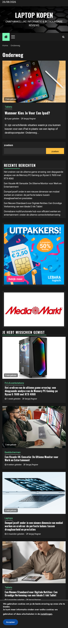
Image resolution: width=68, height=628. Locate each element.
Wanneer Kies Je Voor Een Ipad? (27, 112)
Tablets (8, 107)
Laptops (9, 518)
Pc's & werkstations (14, 383)
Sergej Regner (29, 119)
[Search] (63, 37)
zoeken (8, 145)
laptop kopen (34, 15)
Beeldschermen (13, 452)
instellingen (46, 613)
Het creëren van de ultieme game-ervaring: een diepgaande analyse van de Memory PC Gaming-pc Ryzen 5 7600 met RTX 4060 (33, 175)
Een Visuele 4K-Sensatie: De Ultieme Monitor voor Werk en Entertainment (31, 458)
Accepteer (10, 622)
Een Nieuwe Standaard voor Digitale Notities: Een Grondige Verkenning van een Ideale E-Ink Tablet (31, 593)
